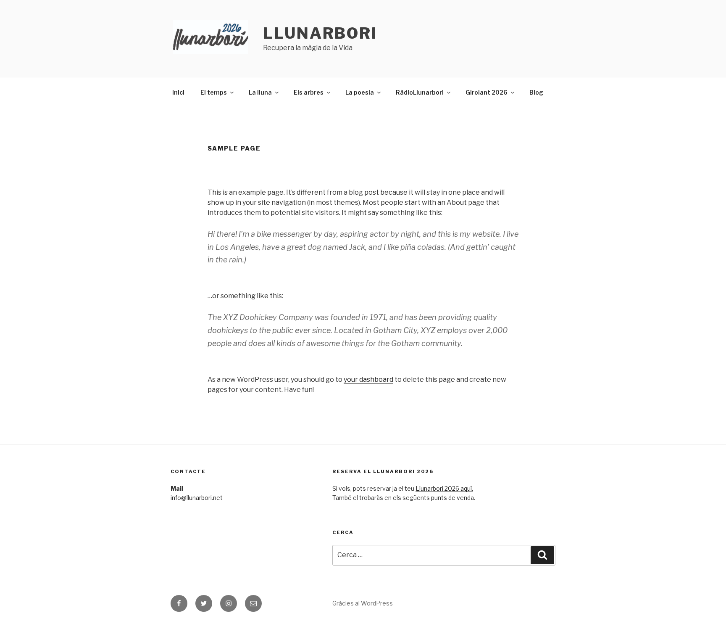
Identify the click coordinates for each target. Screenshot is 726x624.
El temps (213, 92)
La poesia (359, 92)
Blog (536, 92)
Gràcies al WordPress (362, 603)
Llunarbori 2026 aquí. (444, 488)
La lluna (260, 92)
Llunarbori (320, 33)
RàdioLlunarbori (420, 92)
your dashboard (368, 379)
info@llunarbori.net (197, 497)
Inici (178, 92)
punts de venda (452, 497)
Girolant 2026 (487, 92)
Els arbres (309, 92)
